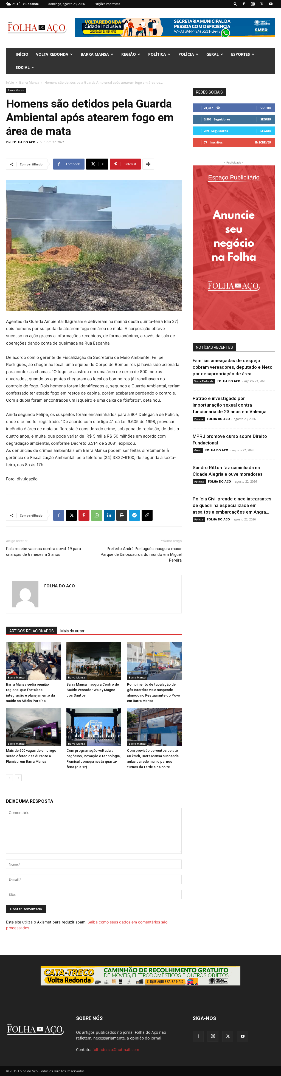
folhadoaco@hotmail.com (115, 1049)
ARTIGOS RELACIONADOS (31, 631)
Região (128, 54)
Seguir (265, 119)
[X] (262, 4)
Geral (212, 54)
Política (157, 54)
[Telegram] (134, 515)
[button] (235, 4)
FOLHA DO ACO (23, 142)
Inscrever (263, 142)
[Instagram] (253, 4)
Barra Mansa (95, 54)
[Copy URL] (147, 515)
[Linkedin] (109, 515)
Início (10, 82)
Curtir (265, 108)
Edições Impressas (107, 4)
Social (23, 67)
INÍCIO (22, 54)
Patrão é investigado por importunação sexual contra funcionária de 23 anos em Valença (229, 405)
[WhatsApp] (96, 515)
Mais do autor (72, 631)
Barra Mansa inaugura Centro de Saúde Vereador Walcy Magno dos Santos (92, 689)
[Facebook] (244, 4)
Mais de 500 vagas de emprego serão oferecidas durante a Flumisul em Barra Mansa (31, 756)
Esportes (240, 54)
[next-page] (18, 777)
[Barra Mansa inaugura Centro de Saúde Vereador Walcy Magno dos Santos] (93, 661)
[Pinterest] (83, 515)
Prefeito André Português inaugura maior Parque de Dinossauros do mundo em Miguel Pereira (141, 554)
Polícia (186, 54)
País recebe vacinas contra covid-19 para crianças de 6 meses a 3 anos (43, 551)
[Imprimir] (121, 515)
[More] (148, 164)
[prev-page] (9, 777)
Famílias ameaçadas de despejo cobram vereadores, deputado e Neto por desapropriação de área (232, 367)
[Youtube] (271, 4)
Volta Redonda (52, 54)
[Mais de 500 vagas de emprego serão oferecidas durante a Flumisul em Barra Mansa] (33, 727)
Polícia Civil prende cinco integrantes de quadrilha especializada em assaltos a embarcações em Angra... (232, 505)
